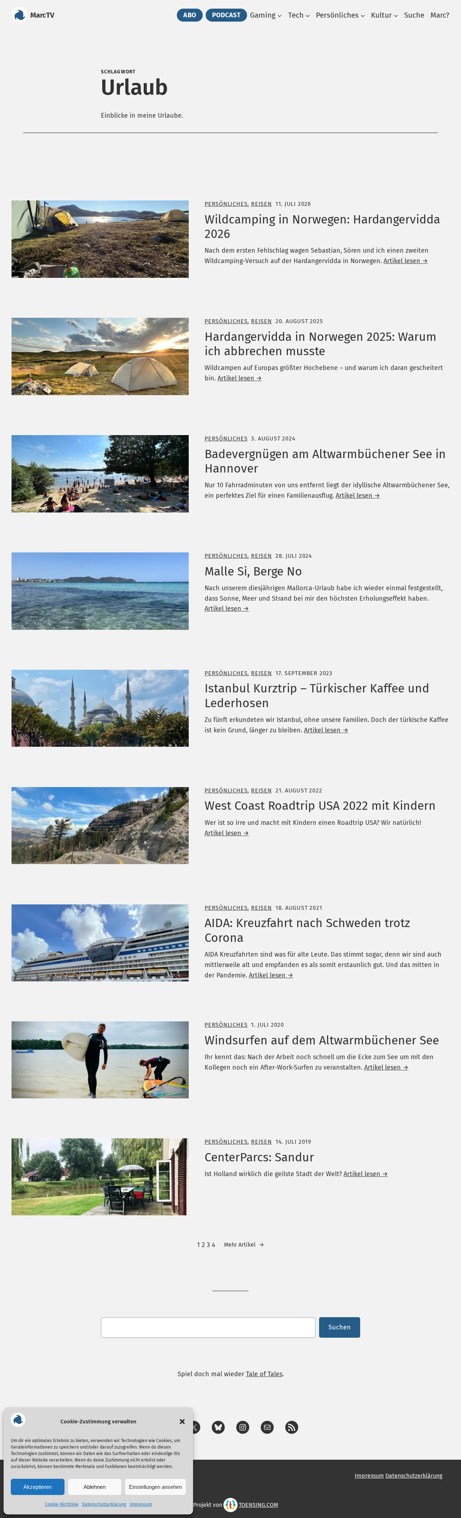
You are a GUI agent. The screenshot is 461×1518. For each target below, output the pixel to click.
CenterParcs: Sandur (259, 1157)
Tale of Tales (264, 1374)
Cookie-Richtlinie (62, 1504)
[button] (182, 1421)
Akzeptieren (37, 1487)
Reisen (261, 203)
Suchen (339, 1327)
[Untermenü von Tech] (307, 15)
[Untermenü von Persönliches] (363, 15)
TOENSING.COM (258, 1504)
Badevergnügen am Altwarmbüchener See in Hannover (325, 461)
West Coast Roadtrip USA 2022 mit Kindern (320, 806)
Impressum (141, 1504)
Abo (189, 15)
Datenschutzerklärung (104, 1504)
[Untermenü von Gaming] (279, 15)
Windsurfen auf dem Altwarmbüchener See (322, 1040)
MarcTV (42, 15)
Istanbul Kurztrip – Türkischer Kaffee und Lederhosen (317, 695)
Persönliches (226, 203)
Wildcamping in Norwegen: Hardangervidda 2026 (322, 226)
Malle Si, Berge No (253, 571)
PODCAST (226, 15)
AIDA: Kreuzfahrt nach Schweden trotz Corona (307, 930)
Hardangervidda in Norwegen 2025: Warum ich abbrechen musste (321, 344)
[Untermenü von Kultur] (396, 15)
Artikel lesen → (406, 261)
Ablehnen (95, 1487)
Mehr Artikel (244, 1244)
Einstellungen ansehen (155, 1487)
